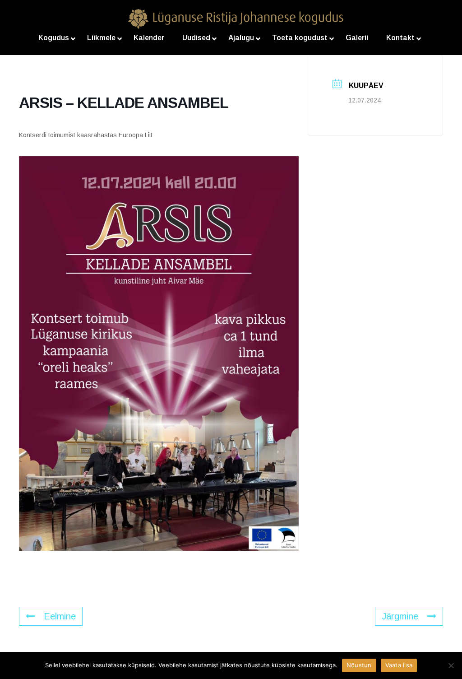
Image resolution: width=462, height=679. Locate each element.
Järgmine (400, 616)
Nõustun (359, 665)
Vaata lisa (399, 665)
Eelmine (60, 616)
